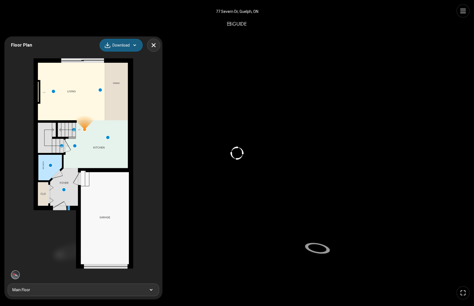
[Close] (153, 45)
